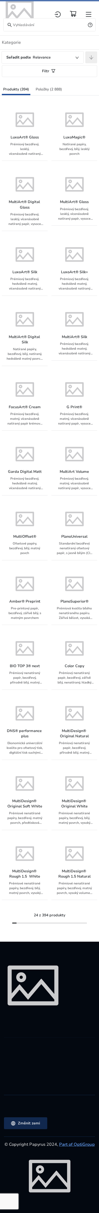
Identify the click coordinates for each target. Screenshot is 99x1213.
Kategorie (11, 42)
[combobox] (42, 57)
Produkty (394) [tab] (16, 89)
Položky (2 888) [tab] (49, 89)
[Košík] (73, 13)
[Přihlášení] (58, 14)
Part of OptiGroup (77, 1144)
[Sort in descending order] (91, 57)
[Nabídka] (88, 14)
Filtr (45, 71)
